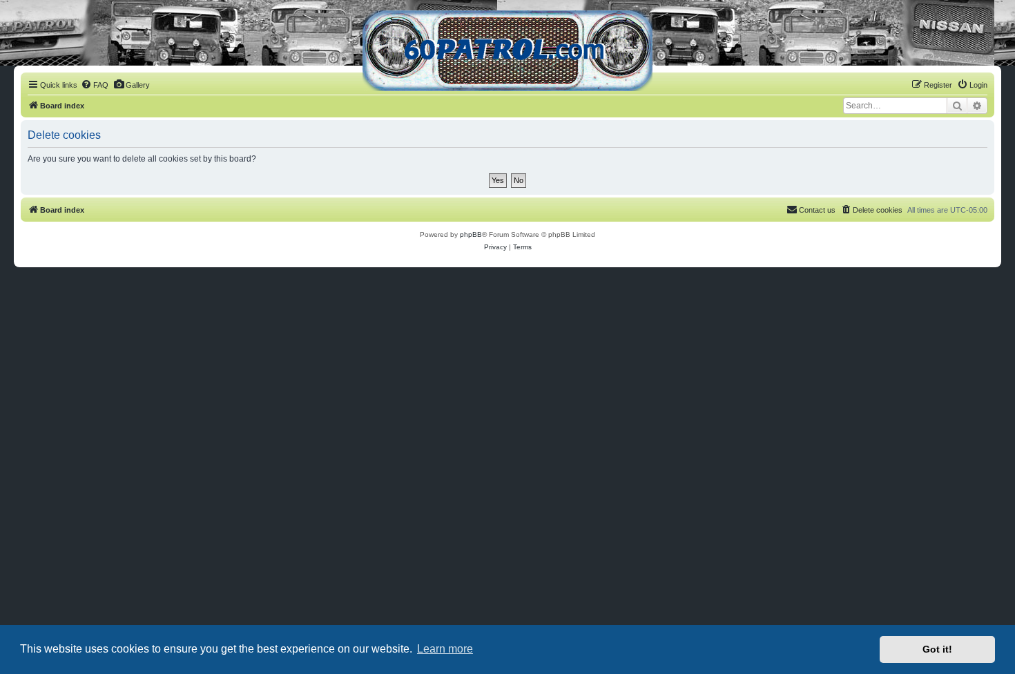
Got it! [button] (937, 649)
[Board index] (507, 50)
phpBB (471, 234)
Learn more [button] (445, 649)
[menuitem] (94, 85)
